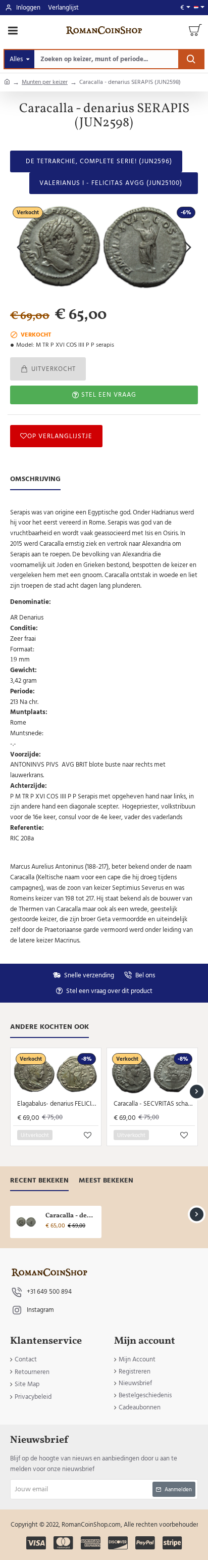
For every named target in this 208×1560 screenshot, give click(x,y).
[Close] (165, 722)
